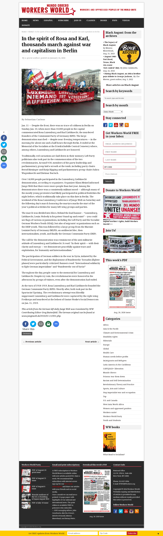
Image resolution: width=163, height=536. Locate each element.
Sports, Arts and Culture (114, 388)
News (36, 20)
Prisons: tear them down (114, 376)
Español (48, 20)
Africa (105, 325)
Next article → (92, 341)
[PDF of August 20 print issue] (26, 475)
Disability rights (110, 336)
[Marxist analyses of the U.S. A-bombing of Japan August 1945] (26, 499)
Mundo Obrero (109, 372)
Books (103, 20)
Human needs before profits (115, 356)
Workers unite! (110, 412)
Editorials (107, 340)
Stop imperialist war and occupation (119, 392)
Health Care (108, 352)
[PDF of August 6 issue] (26, 491)
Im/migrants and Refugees (114, 360)
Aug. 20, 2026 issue (122, 312)
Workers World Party (112, 416)
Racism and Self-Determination (117, 380)
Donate (26, 25)
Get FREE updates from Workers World (46, 533)
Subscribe (63, 20)
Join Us (77, 20)
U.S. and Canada (110, 400)
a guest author (32, 58)
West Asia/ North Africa (113, 404)
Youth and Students (112, 420)
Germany (27, 333)
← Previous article (32, 341)
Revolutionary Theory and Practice (118, 384)
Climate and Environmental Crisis (118, 333)
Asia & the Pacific (111, 329)
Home (25, 20)
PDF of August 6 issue (38, 487)
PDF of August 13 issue (39, 479)
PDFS (114, 20)
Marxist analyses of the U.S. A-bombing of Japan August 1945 (40, 497)
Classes (90, 20)
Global (106, 348)
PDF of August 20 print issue (39, 471)
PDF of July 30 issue (40, 503)
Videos (126, 20)
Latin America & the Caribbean (117, 364)
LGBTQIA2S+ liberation (113, 368)
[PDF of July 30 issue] (26, 507)
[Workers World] (81, 10)
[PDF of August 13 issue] (26, 483)
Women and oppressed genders (117, 408)
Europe (106, 345)
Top (104, 396)
